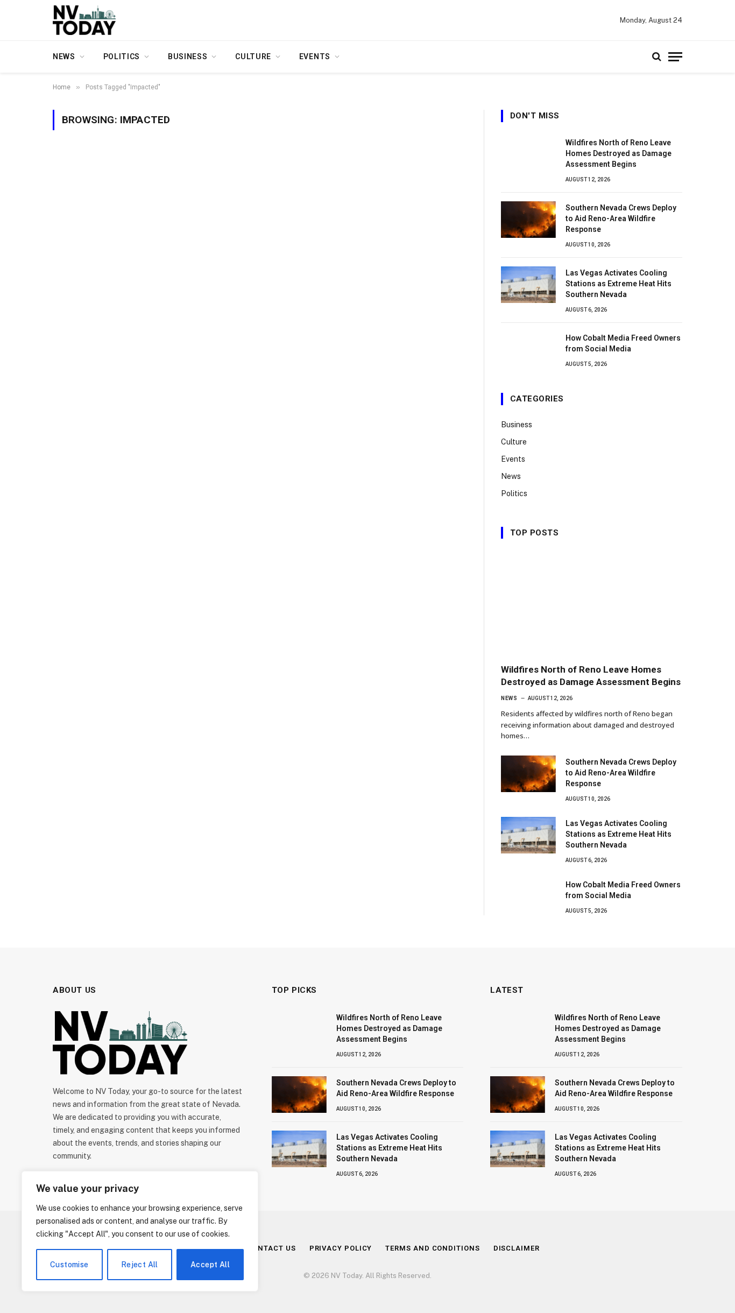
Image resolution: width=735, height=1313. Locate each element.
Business (188, 56)
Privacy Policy (340, 1248)
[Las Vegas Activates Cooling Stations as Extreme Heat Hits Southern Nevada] (528, 284)
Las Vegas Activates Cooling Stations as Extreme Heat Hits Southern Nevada (619, 284)
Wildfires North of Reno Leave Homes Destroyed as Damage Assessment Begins (619, 153)
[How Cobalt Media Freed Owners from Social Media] (528, 349)
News (64, 56)
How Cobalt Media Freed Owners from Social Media (623, 343)
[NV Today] (84, 20)
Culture (253, 56)
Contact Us (272, 1248)
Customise (69, 1264)
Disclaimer (516, 1248)
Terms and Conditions (432, 1248)
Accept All (210, 1264)
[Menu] (675, 57)
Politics (121, 56)
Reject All (139, 1264)
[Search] (656, 57)
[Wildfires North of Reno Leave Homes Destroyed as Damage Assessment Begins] (528, 154)
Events (314, 56)
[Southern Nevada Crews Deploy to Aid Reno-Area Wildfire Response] (528, 219)
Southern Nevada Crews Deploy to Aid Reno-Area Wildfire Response (621, 218)
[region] (140, 1231)
